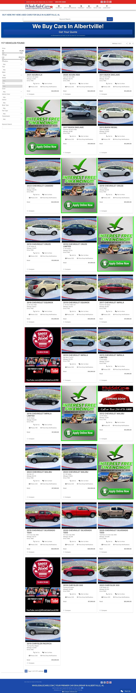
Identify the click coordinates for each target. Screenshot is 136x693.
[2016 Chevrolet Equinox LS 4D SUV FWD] (42, 287)
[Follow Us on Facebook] (102, 2)
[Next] (45, 671)
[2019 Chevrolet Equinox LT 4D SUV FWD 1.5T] (79, 287)
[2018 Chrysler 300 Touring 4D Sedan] (79, 570)
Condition (5, 61)
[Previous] (26, 671)
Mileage (4, 55)
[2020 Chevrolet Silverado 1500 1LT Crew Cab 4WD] (79, 515)
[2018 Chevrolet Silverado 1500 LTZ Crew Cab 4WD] (42, 515)
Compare (31, 94)
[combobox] (12, 64)
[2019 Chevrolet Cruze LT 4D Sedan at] (42, 229)
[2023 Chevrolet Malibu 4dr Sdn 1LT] (42, 457)
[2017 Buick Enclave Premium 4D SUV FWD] (79, 112)
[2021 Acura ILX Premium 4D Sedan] (42, 60)
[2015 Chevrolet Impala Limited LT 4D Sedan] (115, 340)
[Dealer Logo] (38, 6)
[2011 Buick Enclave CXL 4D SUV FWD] (115, 60)
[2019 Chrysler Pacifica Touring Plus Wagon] (42, 628)
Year (3, 66)
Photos (34, 86)
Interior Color (6, 94)
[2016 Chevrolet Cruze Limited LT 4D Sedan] (79, 229)
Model (4, 77)
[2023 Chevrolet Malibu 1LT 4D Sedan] (79, 457)
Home (25, 681)
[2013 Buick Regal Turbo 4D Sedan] (115, 112)
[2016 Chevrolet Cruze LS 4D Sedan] (115, 171)
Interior (4, 99)
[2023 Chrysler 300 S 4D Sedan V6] (115, 570)
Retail (28, 91)
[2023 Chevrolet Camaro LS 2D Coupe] (42, 171)
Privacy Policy (39, 681)
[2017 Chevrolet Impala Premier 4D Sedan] (115, 287)
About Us (29, 681)
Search (110, 19)
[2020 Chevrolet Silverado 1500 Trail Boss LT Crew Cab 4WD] (115, 515)
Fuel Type (5, 110)
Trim (3, 83)
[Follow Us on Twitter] (104, 2)
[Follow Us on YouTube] (107, 2)
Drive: (28, 80)
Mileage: (29, 79)
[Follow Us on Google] (110, 2)
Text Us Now (48, 83)
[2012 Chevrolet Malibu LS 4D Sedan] (115, 398)
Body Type (5, 105)
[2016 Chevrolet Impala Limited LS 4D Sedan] (42, 398)
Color (3, 88)
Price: (3, 48)
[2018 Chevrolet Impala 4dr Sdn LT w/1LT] (79, 340)
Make (3, 72)
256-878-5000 (60, 2)
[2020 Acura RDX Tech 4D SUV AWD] (79, 60)
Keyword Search (7, 124)
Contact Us (33, 681)
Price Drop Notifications (49, 86)
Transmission (6, 116)
